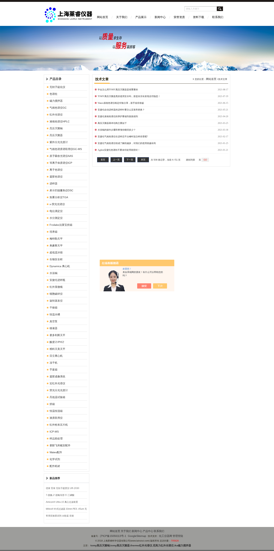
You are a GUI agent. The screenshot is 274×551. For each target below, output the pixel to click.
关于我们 (121, 17)
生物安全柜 (56, 259)
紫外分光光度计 (59, 142)
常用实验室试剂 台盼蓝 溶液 (60, 515)
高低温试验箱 (57, 397)
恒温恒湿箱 (56, 410)
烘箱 (52, 404)
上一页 (116, 159)
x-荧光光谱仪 (57, 204)
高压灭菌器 (56, 135)
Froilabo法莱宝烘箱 (61, 224)
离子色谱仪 (56, 169)
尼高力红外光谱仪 (163, 545)
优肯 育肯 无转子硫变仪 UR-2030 (62, 488)
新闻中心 (160, 17)
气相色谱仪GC (58, 107)
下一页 (129, 159)
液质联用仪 (56, 417)
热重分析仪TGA (59, 197)
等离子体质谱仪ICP (61, 162)
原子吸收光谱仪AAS (61, 155)
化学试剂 (55, 459)
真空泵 (53, 321)
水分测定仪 (56, 217)
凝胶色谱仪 (56, 176)
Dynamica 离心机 (60, 266)
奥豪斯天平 (56, 245)
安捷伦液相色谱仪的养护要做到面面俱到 (118, 116)
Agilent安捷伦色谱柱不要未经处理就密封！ (119, 150)
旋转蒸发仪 (56, 300)
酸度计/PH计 (57, 342)
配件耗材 (55, 466)
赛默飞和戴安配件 (60, 445)
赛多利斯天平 (57, 335)
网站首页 (102, 17)
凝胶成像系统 (57, 376)
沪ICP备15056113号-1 (113, 535)
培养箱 (53, 231)
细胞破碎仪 (56, 293)
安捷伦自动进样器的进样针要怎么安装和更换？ (121, 109)
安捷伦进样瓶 (57, 279)
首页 (103, 159)
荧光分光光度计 (59, 390)
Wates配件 (56, 452)
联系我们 (217, 17)
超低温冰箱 (56, 252)
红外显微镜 (56, 286)
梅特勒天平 (56, 238)
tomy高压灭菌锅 (100, 545)
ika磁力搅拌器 (182, 545)
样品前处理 (56, 438)
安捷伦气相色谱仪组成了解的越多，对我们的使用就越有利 (127, 143)
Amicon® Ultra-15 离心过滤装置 (62, 502)
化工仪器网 (165, 535)
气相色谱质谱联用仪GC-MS (66, 149)
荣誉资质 (179, 17)
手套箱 (53, 369)
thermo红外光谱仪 (141, 545)
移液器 (53, 328)
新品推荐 (55, 478)
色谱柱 (53, 93)
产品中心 (148, 531)
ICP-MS (54, 431)
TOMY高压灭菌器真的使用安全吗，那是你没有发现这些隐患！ (129, 96)
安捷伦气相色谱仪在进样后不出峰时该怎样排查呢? (123, 136)
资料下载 (198, 17)
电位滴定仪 (56, 211)
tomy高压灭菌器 (120, 545)
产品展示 (141, 17)
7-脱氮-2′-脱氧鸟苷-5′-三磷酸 (60, 495)
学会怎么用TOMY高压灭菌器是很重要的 (118, 89)
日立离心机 (56, 355)
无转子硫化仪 (57, 87)
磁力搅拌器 (56, 100)
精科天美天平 (57, 348)
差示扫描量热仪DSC (61, 190)
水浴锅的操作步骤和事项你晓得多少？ (118, 130)
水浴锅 (53, 273)
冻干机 (53, 362)
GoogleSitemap (137, 535)
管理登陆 (178, 535)
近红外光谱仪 (57, 383)
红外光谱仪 (56, 114)
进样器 (53, 183)
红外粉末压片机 (59, 424)
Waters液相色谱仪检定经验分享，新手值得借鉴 (121, 103)
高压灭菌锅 (56, 128)
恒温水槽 (55, 314)
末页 (143, 159)
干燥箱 (53, 307)
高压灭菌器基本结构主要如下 (112, 123)
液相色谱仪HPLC (60, 121)
